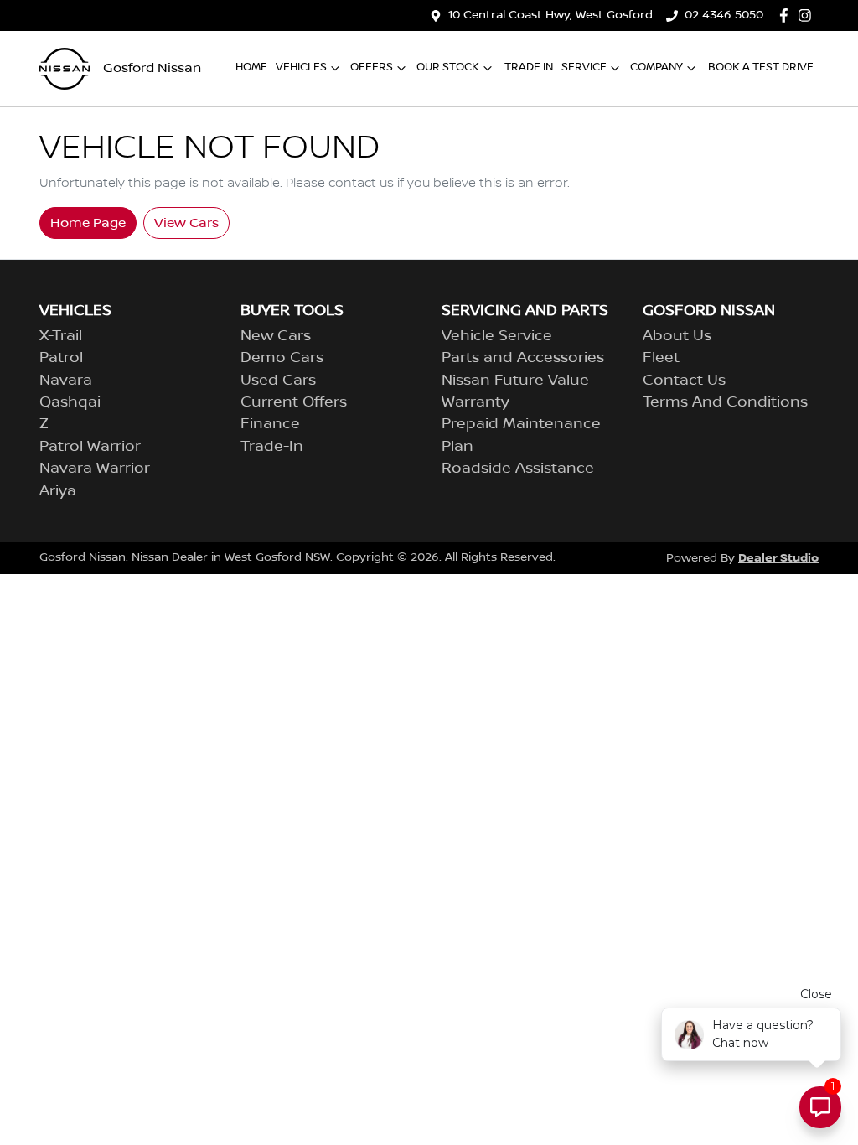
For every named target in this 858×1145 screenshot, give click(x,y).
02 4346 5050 (724, 15)
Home (251, 67)
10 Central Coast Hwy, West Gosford (550, 15)
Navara (65, 380)
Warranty (475, 402)
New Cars (275, 336)
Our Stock (447, 67)
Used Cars (278, 380)
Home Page (88, 223)
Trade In (528, 67)
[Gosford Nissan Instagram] (808, 15)
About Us (677, 336)
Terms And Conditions (725, 402)
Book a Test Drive (761, 67)
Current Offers (293, 402)
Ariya (57, 491)
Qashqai (70, 402)
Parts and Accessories (523, 358)
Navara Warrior (94, 468)
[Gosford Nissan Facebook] (787, 15)
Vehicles (301, 67)
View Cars (186, 223)
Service (584, 67)
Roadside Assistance (518, 468)
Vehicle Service (497, 336)
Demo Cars (281, 358)
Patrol (61, 358)
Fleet (661, 358)
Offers (371, 67)
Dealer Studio (778, 558)
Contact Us (684, 380)
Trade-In (271, 447)
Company (656, 67)
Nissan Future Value (515, 380)
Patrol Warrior (90, 447)
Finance (270, 424)
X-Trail (60, 336)
